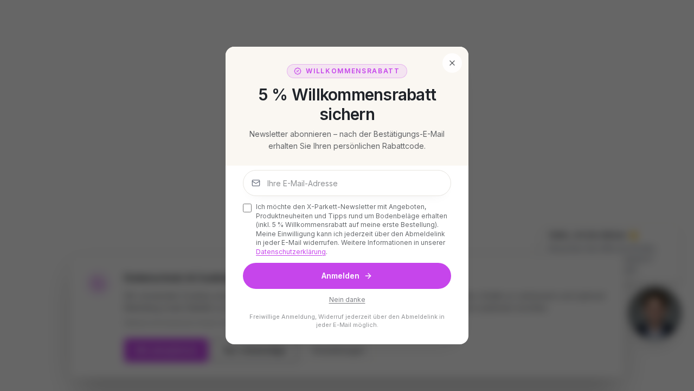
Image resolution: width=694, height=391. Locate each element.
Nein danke (347, 299)
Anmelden (340, 275)
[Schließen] (452, 63)
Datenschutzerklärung (291, 252)
